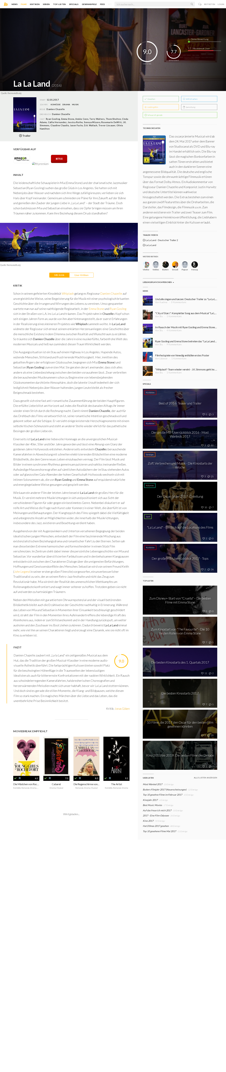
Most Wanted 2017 (152, 784)
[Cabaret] (56, 756)
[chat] (200, 4)
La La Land (150, 245)
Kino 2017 (148, 820)
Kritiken (35, 4)
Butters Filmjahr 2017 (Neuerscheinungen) (164, 789)
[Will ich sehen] (20, 778)
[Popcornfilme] (185, 264)
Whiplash (68, 293)
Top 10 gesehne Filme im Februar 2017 (162, 794)
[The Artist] (116, 756)
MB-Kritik (59, 275)
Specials (74, 4)
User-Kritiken (81, 275)
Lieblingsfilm (152, 107)
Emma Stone (96, 309)
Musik (75, 104)
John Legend (22, 571)
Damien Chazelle (61, 114)
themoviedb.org (14, 93)
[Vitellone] (146, 264)
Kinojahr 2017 (150, 800)
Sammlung (190, 107)
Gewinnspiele (89, 4)
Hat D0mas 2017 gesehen (156, 826)
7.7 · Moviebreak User (199, 48)
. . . (109, 3)
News (15, 4)
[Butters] (165, 264)
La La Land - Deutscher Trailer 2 (161, 240)
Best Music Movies (152, 805)
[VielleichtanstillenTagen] (156, 264)
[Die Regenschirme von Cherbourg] (86, 756)
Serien (46, 4)
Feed (102, 4)
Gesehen (151, 99)
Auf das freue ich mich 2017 (157, 810)
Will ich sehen (191, 99)
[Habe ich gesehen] (15, 778)
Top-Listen (59, 4)
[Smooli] (175, 264)
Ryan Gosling (118, 309)
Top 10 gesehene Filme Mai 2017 (159, 831)
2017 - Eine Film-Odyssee (156, 815)
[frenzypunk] (194, 264)
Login (221, 4)
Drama (66, 104)
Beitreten (209, 4)
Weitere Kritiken (150, 256)
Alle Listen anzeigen (205, 778)
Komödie (56, 104)
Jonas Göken (122, 708)
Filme (24, 4)
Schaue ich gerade (154, 115)
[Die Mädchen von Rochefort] (26, 756)
